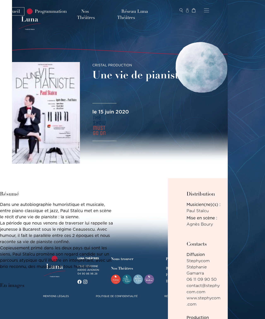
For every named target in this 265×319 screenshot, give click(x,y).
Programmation (51, 11)
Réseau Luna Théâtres (132, 14)
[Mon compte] (187, 10)
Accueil (12, 11)
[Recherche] (181, 10)
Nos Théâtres (86, 14)
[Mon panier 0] (194, 10)
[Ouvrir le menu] (206, 10)
